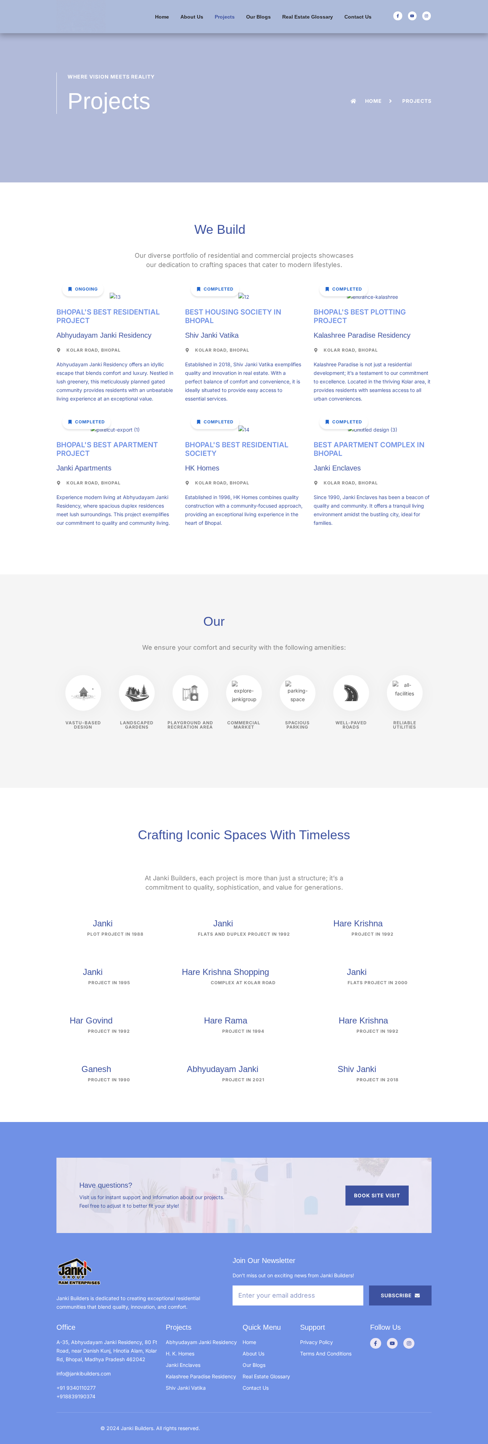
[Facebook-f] (397, 15)
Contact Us (358, 17)
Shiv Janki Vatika (186, 1388)
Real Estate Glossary (307, 17)
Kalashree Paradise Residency (201, 1376)
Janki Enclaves (183, 1365)
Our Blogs (258, 17)
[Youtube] (412, 15)
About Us (191, 17)
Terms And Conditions (326, 1353)
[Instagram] (426, 15)
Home (162, 17)
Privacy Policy (316, 1342)
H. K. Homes (180, 1353)
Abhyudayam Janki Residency (201, 1342)
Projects (225, 17)
